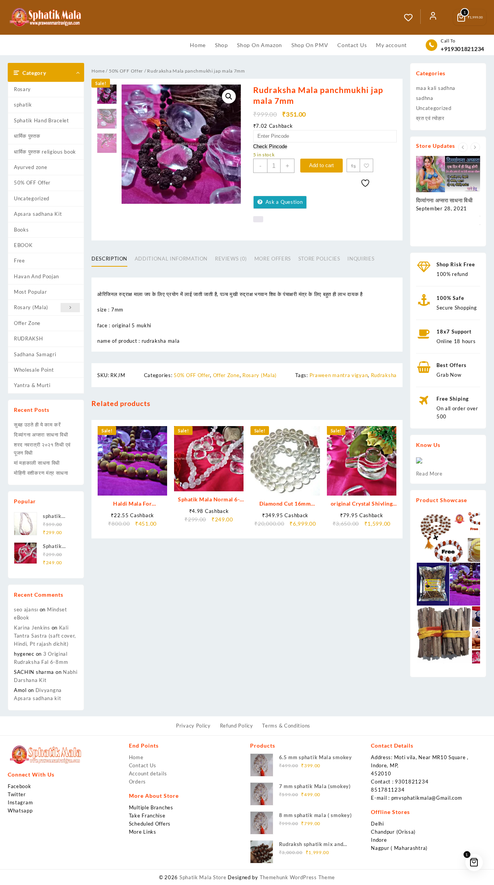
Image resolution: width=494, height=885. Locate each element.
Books (21, 230)
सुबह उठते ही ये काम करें (37, 424)
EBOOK (23, 245)
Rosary (22, 89)
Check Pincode (270, 146)
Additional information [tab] (171, 259)
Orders (137, 781)
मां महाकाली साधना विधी (37, 463)
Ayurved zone (30, 167)
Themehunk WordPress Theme (297, 877)
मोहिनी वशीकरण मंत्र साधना (41, 473)
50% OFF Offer (32, 182)
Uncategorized (31, 198)
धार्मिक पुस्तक (27, 136)
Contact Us (142, 765)
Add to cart (321, 165)
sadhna (424, 98)
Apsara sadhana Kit (38, 214)
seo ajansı (26, 609)
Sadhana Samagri (35, 354)
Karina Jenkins (32, 627)
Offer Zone (27, 323)
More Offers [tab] (272, 259)
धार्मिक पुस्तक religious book (45, 152)
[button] (229, 96)
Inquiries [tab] (360, 259)
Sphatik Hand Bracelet (41, 120)
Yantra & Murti (32, 385)
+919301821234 (462, 49)
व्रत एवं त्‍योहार (430, 118)
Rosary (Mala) (31, 307)
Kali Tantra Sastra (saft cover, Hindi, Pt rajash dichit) (45, 635)
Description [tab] (109, 259)
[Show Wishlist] (412, 17)
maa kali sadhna (436, 88)
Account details (148, 773)
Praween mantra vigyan (339, 375)
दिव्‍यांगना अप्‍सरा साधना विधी (41, 435)
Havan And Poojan (36, 276)
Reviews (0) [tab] (231, 259)
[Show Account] (433, 17)
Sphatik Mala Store (203, 877)
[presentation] (463, 147)
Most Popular (30, 292)
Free (19, 260)
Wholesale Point (34, 370)
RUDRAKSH (28, 338)
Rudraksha (384, 375)
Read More (429, 473)
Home (98, 71)
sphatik (23, 105)
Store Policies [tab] (319, 259)
